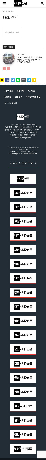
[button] (4, 3)
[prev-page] (4, 68)
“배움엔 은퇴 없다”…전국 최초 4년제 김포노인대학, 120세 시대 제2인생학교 (29, 59)
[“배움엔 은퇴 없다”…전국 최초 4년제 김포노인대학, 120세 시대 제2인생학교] (9, 58)
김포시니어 (20, 54)
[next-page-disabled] (8, 68)
